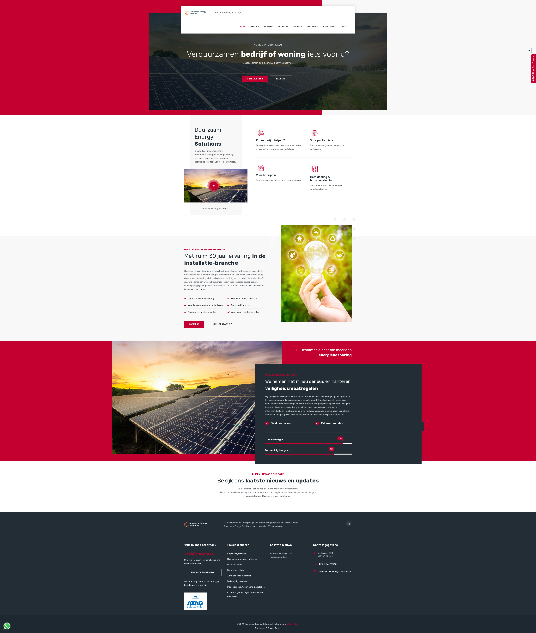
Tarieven (297, 27)
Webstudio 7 (293, 624)
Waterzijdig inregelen (237, 581)
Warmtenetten (234, 564)
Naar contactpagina (203, 572)
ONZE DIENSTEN (255, 79)
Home (242, 27)
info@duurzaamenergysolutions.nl (334, 571)
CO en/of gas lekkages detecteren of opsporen (245, 594)
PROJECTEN (281, 79)
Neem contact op (222, 324)
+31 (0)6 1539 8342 (200, 554)
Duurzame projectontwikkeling (242, 559)
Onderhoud (312, 27)
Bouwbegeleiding (235, 570)
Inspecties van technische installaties (246, 587)
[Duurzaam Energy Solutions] (196, 13)
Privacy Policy (274, 628)
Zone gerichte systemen (239, 575)
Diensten (268, 27)
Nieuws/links (329, 27)
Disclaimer (260, 628)
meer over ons (196, 289)
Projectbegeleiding (236, 553)
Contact (344, 27)
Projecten (282, 27)
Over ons (254, 27)
